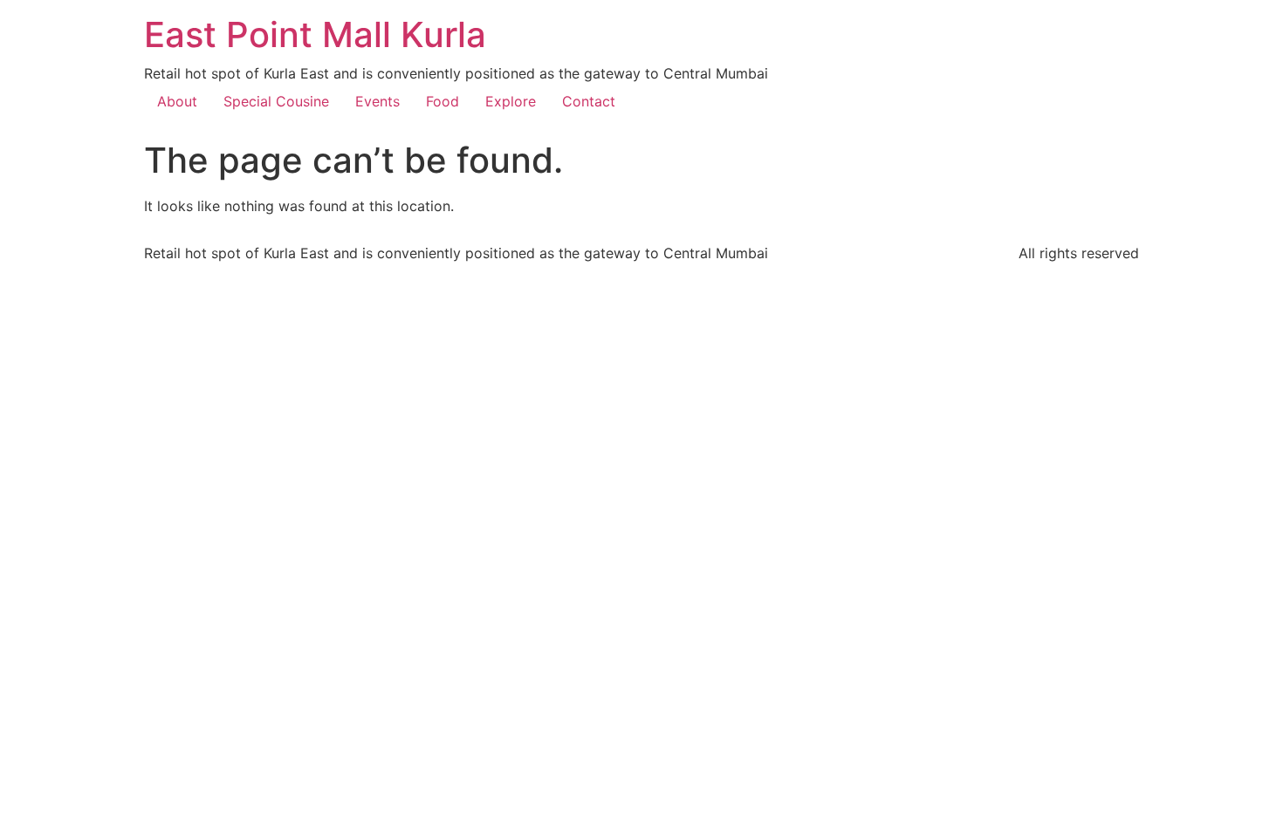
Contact (588, 101)
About (177, 101)
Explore (510, 101)
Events (377, 101)
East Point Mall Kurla (315, 34)
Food (442, 101)
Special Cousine (276, 101)
